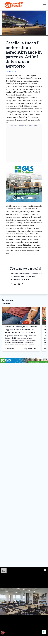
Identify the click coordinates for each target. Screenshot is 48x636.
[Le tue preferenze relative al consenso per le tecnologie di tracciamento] (44, 632)
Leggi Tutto (33, 349)
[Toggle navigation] (44, 5)
